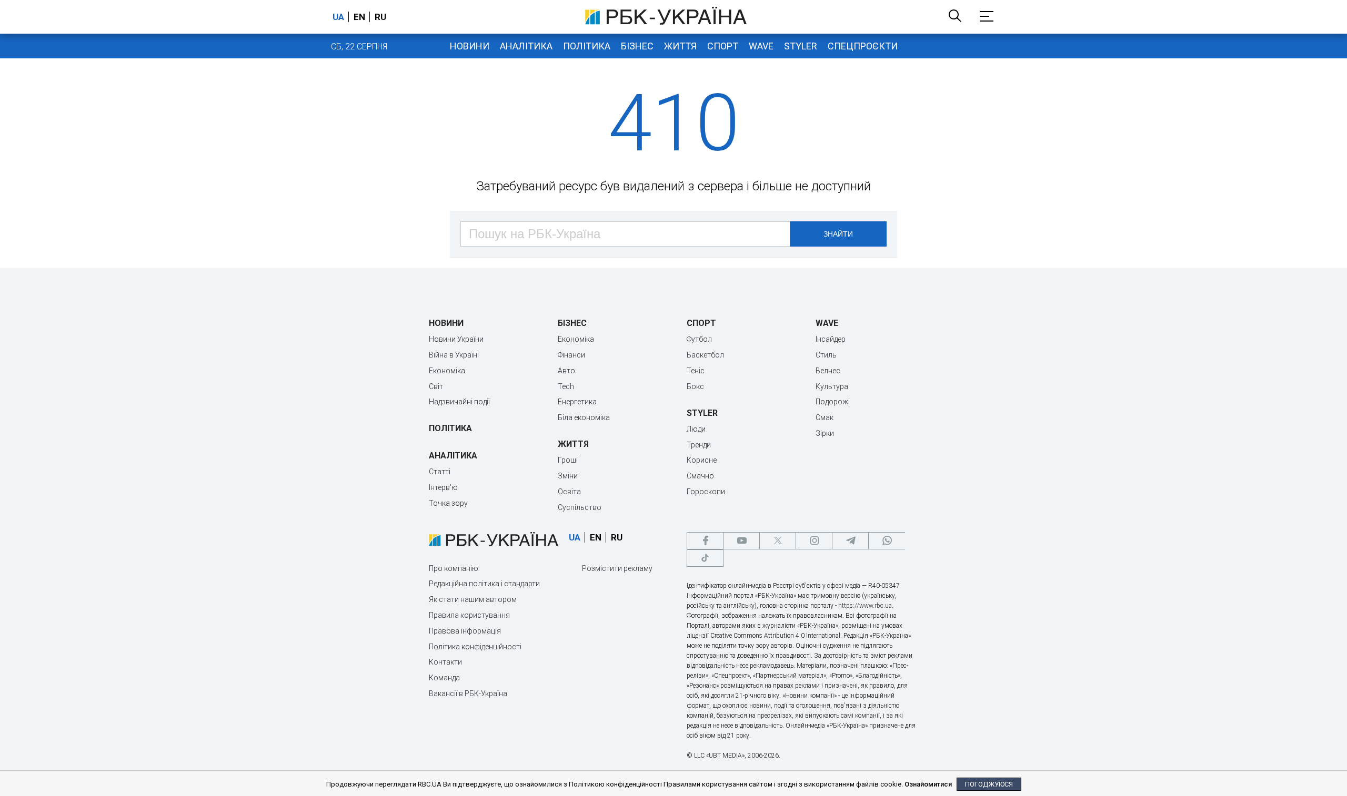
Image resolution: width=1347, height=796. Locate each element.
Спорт (722, 46)
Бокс (695, 386)
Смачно (700, 476)
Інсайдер (831, 339)
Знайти (838, 234)
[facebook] (705, 540)
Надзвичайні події (459, 401)
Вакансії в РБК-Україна (468, 693)
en (359, 17)
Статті (439, 471)
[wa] (886, 540)
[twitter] (777, 540)
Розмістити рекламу (617, 568)
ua (338, 17)
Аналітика (526, 46)
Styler (800, 46)
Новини (469, 46)
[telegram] (850, 540)
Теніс (696, 370)
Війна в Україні (454, 355)
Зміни (568, 476)
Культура (832, 386)
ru (380, 17)
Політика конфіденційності (475, 646)
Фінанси (571, 355)
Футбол (699, 339)
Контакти (445, 662)
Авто (566, 370)
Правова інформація (465, 631)
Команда (444, 677)
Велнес (828, 370)
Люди (696, 429)
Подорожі (833, 401)
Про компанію (453, 568)
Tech (566, 386)
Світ (436, 386)
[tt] (705, 558)
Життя (680, 46)
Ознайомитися (928, 784)
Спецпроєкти (863, 46)
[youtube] (741, 540)
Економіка (447, 370)
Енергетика (577, 401)
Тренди (699, 445)
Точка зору (448, 503)
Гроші (568, 460)
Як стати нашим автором (473, 599)
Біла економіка (584, 417)
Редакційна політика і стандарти (484, 583)
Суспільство (579, 507)
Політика (586, 46)
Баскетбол (705, 355)
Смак (824, 417)
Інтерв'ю (443, 487)
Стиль (826, 355)
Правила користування (469, 615)
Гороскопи (706, 491)
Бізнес (637, 46)
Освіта (569, 491)
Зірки (825, 433)
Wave (761, 46)
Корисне (702, 460)
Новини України (456, 339)
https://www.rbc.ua (865, 605)
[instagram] (814, 540)
